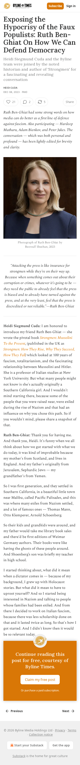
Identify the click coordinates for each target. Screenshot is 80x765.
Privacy (60, 730)
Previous (17, 711)
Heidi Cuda (10, 87)
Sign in (71, 6)
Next (65, 711)
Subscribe (55, 6)
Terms (72, 730)
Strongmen (48, 338)
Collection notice (41, 734)
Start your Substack (29, 745)
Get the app (61, 745)
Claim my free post (40, 679)
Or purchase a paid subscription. (40, 690)
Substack (19, 756)
